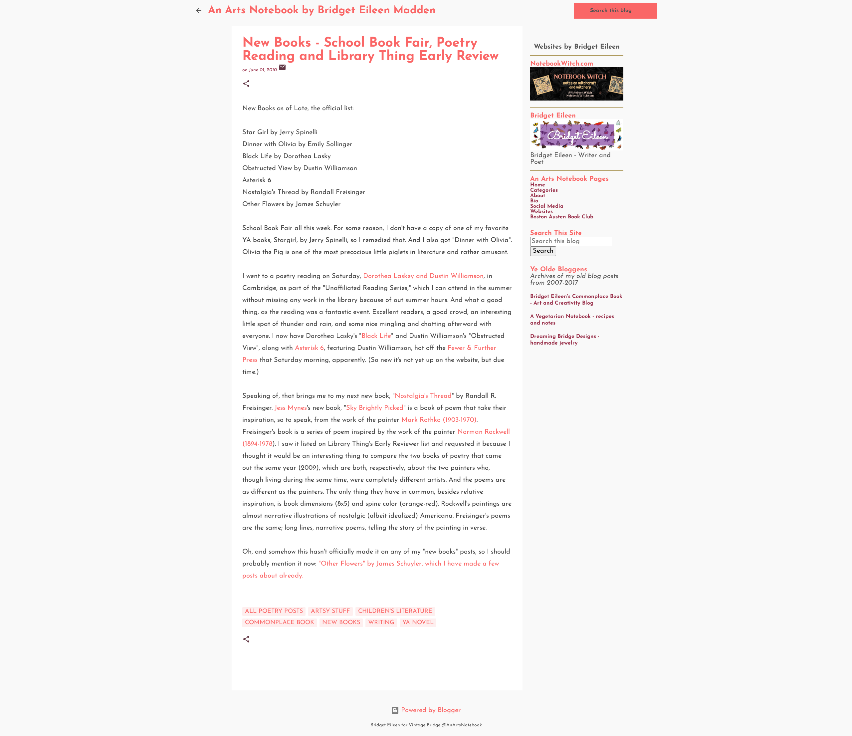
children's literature (395, 611)
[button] (246, 84)
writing (381, 623)
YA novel (418, 623)
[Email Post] (282, 70)
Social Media (546, 206)
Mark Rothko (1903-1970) (439, 420)
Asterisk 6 (309, 348)
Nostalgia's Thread (423, 396)
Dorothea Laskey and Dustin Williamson (423, 276)
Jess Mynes (291, 408)
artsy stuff (330, 611)
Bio (534, 201)
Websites (541, 211)
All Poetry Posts (274, 611)
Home (537, 185)
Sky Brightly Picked (374, 408)
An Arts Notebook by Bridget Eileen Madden (322, 10)
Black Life (376, 336)
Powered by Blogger (430, 710)
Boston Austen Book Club (561, 217)
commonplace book (279, 623)
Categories (544, 190)
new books (341, 623)
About (537, 195)
